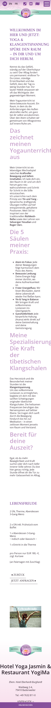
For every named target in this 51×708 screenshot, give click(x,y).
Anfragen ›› (25, 701)
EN (10, 3)
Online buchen (25, 705)
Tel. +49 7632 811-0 (25, 695)
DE (4, 3)
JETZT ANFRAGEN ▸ (23, 580)
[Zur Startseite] (25, 12)
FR (16, 3)
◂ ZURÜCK (18, 575)
